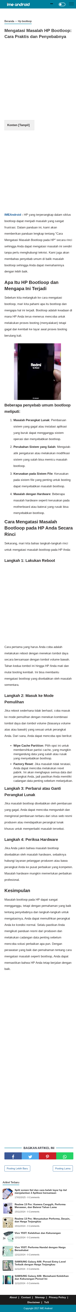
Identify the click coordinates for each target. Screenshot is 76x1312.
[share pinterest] (47, 1155)
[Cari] (51, 4)
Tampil (24, 125)
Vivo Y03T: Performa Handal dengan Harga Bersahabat (40, 1249)
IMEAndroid (12, 214)
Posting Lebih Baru (17, 1168)
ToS (46, 1302)
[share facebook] (13, 1155)
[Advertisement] (38, 80)
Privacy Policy (57, 1297)
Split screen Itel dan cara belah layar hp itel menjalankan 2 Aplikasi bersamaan (41, 1191)
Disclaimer (33, 1302)
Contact (26, 1297)
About (13, 1297)
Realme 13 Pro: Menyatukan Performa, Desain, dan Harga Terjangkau (42, 1220)
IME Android (46, 1308)
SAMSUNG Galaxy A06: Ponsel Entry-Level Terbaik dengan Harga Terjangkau (40, 1263)
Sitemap (40, 1297)
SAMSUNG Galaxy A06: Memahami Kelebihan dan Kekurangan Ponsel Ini (42, 1277)
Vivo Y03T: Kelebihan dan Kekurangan (38, 1233)
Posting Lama (63, 1168)
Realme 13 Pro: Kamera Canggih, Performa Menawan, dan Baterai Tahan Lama (40, 1206)
